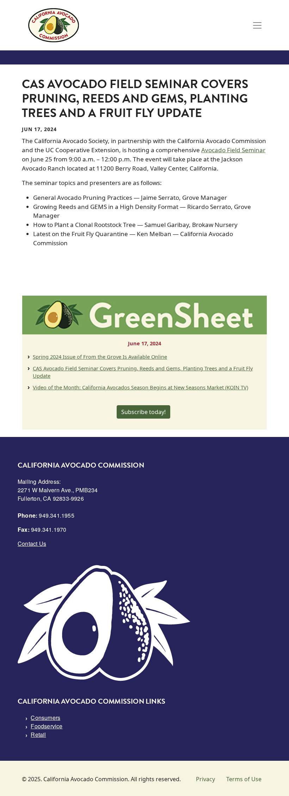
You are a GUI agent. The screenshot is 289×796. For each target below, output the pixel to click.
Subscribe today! (143, 412)
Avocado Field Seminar (233, 150)
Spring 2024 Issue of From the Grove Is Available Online (100, 356)
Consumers (45, 718)
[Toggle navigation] (257, 25)
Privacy (205, 779)
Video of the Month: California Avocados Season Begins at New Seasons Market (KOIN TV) (140, 387)
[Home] (53, 25)
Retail (38, 734)
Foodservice (46, 726)
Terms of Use (244, 779)
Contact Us (32, 543)
